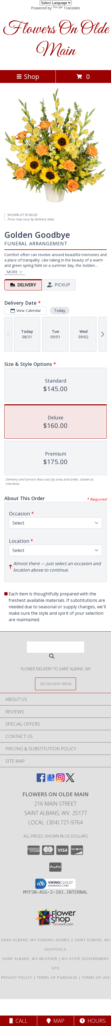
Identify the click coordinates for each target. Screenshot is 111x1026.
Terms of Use (96, 977)
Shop (31, 76)
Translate (72, 7)
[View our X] (70, 780)
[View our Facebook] (41, 780)
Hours (95, 1020)
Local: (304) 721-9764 (55, 822)
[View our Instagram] (60, 780)
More (12, 271)
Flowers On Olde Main (56, 40)
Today (59, 310)
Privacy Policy (16, 977)
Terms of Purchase (57, 977)
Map (57, 1020)
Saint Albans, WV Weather (29, 958)
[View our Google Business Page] (50, 780)
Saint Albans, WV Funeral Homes (35, 939)
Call (20, 1020)
